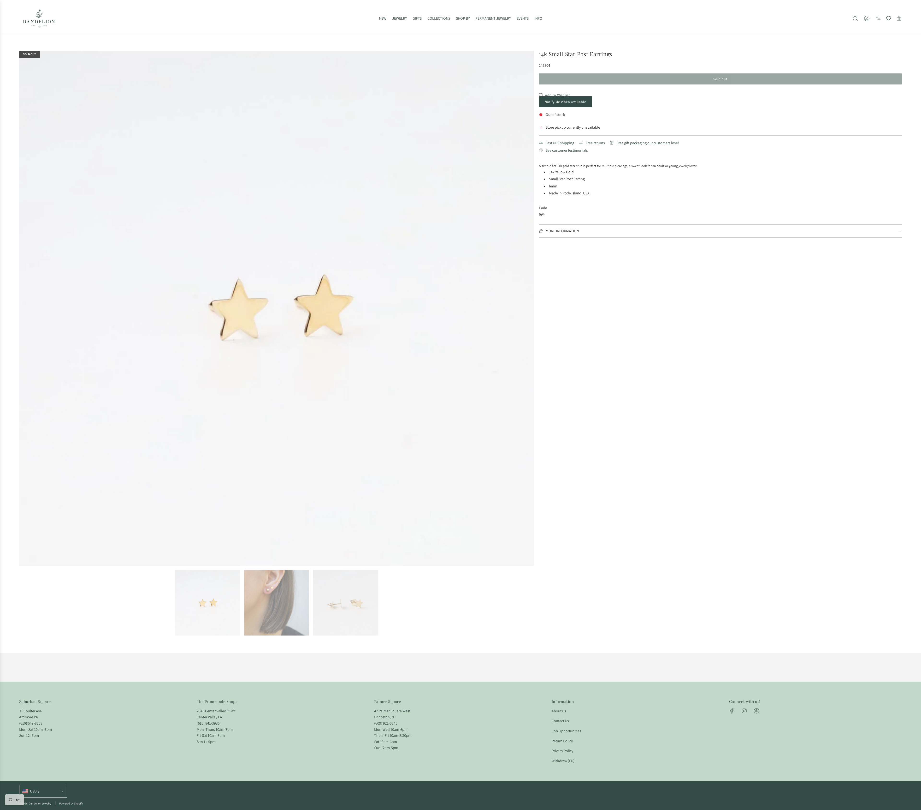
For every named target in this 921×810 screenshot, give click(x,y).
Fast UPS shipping (560, 142)
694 (542, 214)
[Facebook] (732, 711)
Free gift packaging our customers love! (647, 142)
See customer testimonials (567, 150)
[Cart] (899, 18)
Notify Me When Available (565, 102)
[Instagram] (744, 711)
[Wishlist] (888, 18)
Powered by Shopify (71, 803)
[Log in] (867, 18)
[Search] (855, 18)
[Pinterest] (756, 711)
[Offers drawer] (878, 18)
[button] (24, 308)
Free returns (595, 142)
